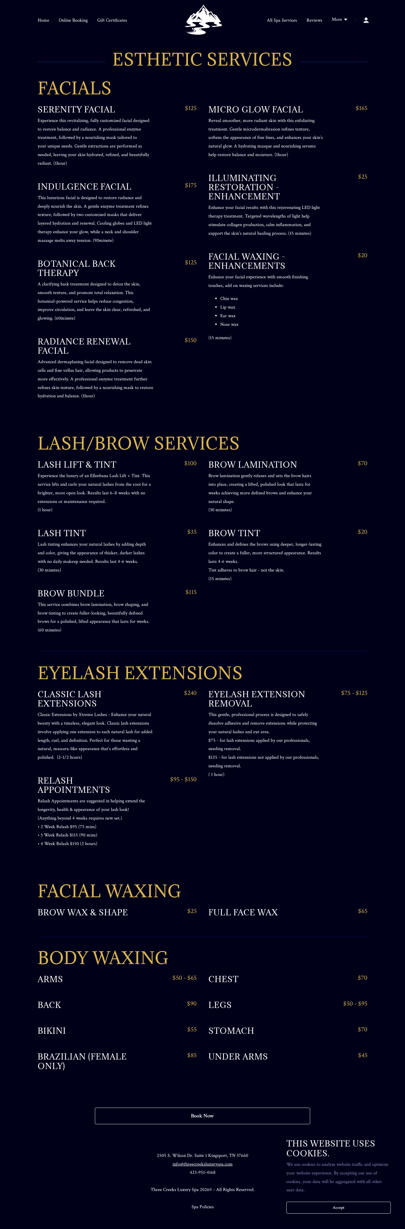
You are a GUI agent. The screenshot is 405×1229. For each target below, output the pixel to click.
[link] (202, 20)
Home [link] (43, 20)
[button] (340, 20)
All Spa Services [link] (282, 20)
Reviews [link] (314, 20)
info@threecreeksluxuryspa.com (203, 1164)
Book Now (202, 1115)
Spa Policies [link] (203, 1207)
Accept (339, 1207)
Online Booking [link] (73, 20)
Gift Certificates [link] (112, 20)
